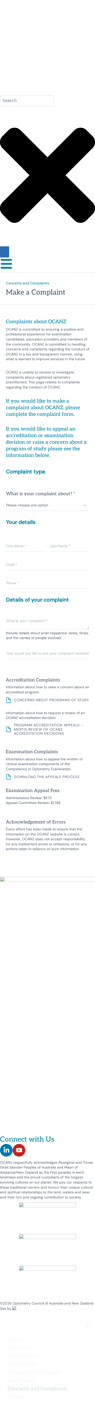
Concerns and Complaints (37, 1388)
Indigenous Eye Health (34, 1372)
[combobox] (27, 100)
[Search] (4, 251)
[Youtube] (19, 1150)
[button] (49, 1348)
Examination (22, 1364)
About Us (18, 1347)
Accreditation (24, 1356)
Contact (17, 1396)
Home (15, 1339)
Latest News (22, 1380)
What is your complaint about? (40, 493)
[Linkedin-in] (6, 1150)
